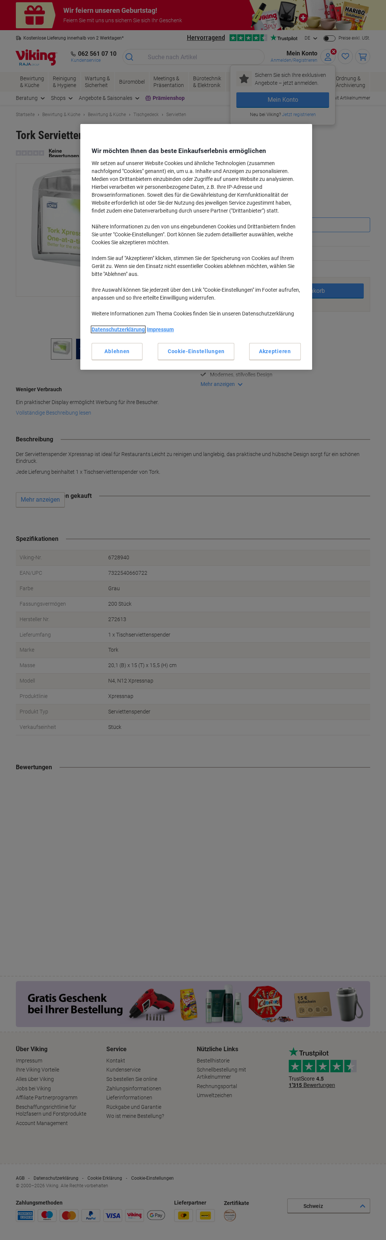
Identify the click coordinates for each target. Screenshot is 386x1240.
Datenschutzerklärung (118, 329)
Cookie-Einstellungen (196, 351)
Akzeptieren (275, 351)
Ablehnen (117, 351)
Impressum (160, 329)
